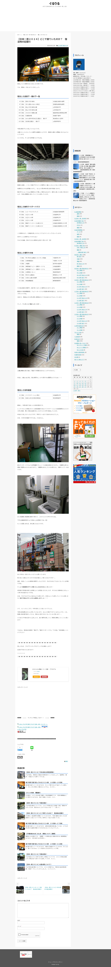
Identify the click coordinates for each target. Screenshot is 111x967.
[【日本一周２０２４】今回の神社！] (21, 857)
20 (85, 385)
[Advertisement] (55, 20)
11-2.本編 (79, 296)
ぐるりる (54, 3)
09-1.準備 (79, 270)
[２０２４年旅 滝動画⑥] (21, 795)
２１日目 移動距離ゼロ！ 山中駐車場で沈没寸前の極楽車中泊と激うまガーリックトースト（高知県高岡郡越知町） (84, 158)
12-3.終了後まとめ (63, 45)
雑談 (78, 216)
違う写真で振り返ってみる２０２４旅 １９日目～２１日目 (44, 844)
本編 (78, 259)
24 (77, 387)
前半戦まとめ (80, 223)
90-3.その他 (80, 350)
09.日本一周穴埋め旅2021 (81, 268)
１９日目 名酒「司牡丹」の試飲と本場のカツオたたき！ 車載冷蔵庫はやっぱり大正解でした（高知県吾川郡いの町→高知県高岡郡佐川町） (84, 177)
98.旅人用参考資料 (79, 352)
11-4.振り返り (80, 300)
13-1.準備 (79, 316)
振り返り (79, 256)
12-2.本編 (79, 307)
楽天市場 (44, 677)
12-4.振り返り (80, 312)
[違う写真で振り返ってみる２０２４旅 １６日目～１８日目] (21, 785)
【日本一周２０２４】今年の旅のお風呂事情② (40, 772)
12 (82, 383)
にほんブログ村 (21, 729)
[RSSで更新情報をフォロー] (21, 757)
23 (74, 387)
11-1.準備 (79, 293)
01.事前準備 (77, 212)
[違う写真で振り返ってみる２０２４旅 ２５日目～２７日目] (21, 826)
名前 (19, 920)
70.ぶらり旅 (77, 332)
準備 (78, 261)
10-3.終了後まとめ (82, 287)
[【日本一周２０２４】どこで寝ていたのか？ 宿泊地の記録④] (21, 816)
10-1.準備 (79, 282)
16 (74, 385)
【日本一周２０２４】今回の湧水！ (36, 803)
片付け (78, 225)
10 (77, 383)
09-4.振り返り (80, 277)
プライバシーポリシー (58, 962)
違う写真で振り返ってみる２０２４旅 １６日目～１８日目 (44, 782)
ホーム (49, 962)
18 (80, 385)
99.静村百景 (77, 355)
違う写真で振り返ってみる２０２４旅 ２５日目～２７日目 (44, 823)
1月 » (79, 390)
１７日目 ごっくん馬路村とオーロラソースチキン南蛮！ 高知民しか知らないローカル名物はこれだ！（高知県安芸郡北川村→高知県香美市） (84, 196)
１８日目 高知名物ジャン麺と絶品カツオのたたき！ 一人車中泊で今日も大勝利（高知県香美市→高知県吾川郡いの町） (84, 187)
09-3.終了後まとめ (82, 275)
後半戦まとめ (80, 243)
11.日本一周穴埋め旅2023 (81, 291)
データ (78, 232)
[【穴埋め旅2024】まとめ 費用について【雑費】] (21, 836)
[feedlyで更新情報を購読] (18, 757)
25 (80, 387)
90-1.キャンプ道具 (82, 345)
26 (82, 387)
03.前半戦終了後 (78, 221)
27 (85, 387)
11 (80, 383)
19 (82, 385)
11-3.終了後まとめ (82, 298)
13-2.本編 (79, 318)
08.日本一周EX (78, 255)
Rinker (38, 671)
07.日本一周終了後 (79, 246)
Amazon (36, 677)
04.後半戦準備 (78, 230)
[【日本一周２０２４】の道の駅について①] (21, 867)
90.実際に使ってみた (80, 343)
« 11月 (75, 390)
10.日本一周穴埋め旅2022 (81, 280)
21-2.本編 (79, 330)
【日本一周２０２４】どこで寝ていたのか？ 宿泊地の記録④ (45, 813)
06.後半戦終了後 (78, 241)
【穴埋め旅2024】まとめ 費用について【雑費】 (41, 834)
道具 (78, 214)
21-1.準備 (79, 327)
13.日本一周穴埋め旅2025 (81, 314)
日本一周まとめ (81, 247)
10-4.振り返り (80, 289)
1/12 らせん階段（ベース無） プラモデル (44, 669)
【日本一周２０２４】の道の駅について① (38, 864)
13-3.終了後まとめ (82, 321)
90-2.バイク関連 (81, 347)
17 (77, 385)
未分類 (76, 357)
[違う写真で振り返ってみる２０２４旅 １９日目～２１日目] (21, 846)
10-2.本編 (79, 284)
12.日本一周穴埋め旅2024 (81, 303)
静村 (66, 761)
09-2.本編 (79, 273)
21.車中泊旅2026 (79, 326)
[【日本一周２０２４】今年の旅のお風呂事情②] (21, 775)
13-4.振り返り (80, 323)
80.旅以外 (77, 339)
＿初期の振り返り (82, 252)
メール (19, 926)
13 (85, 383)
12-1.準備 (79, 305)
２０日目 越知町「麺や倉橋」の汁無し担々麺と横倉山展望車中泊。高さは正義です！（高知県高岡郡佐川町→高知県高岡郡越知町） (84, 167)
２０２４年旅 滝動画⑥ (33, 793)
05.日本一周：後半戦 (80, 239)
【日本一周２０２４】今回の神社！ (36, 854)
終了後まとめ (80, 264)
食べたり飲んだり (79, 359)
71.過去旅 (77, 337)
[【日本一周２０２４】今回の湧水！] (21, 805)
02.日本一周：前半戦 (80, 218)
